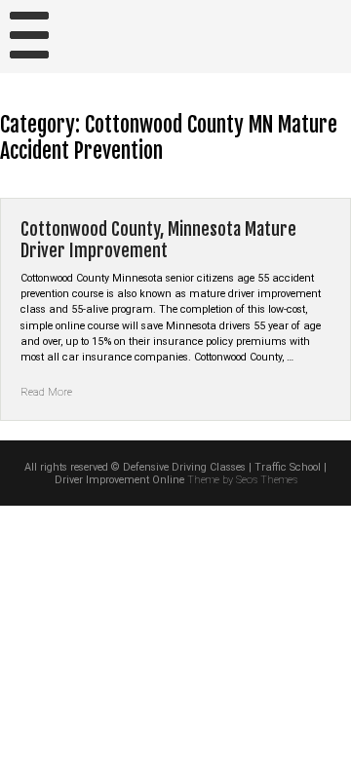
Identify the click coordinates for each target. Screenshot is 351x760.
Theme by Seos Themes (242, 480)
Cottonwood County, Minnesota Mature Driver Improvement (158, 239)
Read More (46, 392)
